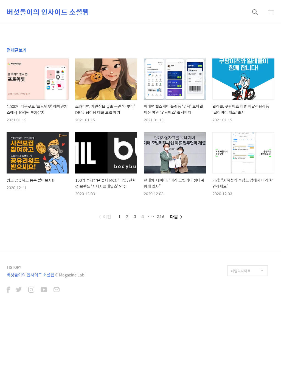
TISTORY (14, 267)
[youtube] (44, 290)
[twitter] (19, 290)
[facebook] (8, 290)
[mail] (57, 290)
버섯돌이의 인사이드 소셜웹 (48, 11)
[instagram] (31, 290)
